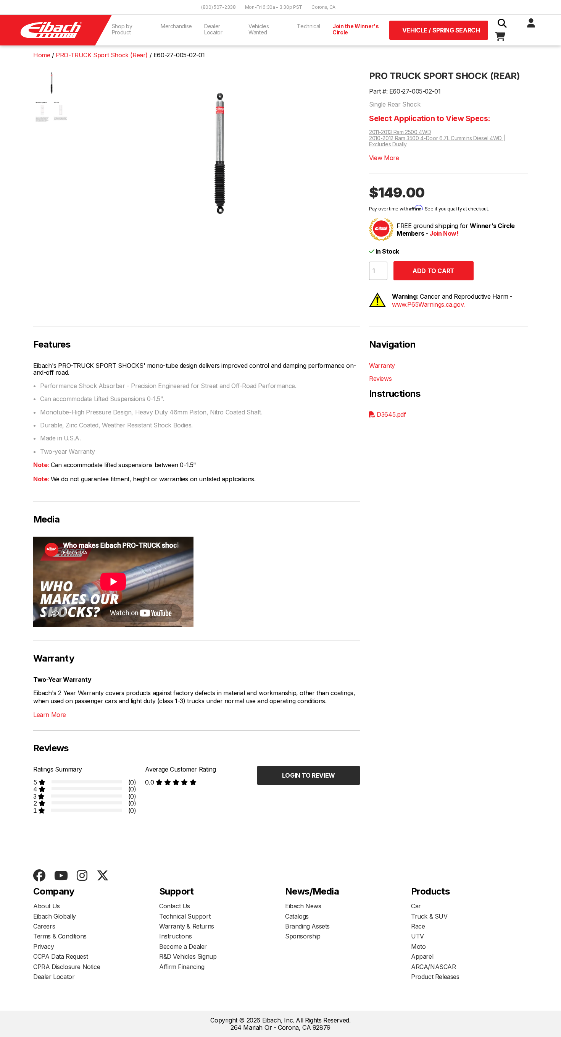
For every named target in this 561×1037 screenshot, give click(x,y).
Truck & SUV (429, 916)
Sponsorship (303, 936)
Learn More (49, 714)
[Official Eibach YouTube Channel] (61, 876)
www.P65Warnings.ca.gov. (428, 304)
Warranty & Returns (186, 926)
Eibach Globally (54, 916)
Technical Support (184, 916)
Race (418, 926)
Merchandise (176, 26)
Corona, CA (323, 7)
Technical (308, 26)
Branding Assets (307, 926)
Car (416, 906)
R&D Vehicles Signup (187, 956)
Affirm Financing (182, 966)
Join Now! (443, 233)
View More (384, 158)
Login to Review (308, 775)
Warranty (382, 365)
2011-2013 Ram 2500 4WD (400, 132)
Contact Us (174, 906)
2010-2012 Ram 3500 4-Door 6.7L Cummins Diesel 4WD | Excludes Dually (437, 141)
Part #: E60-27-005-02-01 (404, 91)
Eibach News (303, 906)
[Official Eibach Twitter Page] (102, 876)
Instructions (175, 936)
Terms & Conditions (60, 936)
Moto (418, 946)
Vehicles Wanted (258, 29)
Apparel (422, 956)
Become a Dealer (183, 946)
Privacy (43, 946)
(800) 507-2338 (218, 7)
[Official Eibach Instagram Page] (82, 876)
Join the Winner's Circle (355, 29)
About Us (46, 906)
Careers (44, 926)
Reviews (380, 378)
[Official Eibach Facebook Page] (39, 876)
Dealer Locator (213, 29)
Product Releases (435, 976)
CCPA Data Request (60, 956)
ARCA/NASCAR (433, 966)
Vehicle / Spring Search (441, 30)
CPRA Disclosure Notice (66, 966)
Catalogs (297, 916)
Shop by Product (122, 29)
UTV (417, 936)
